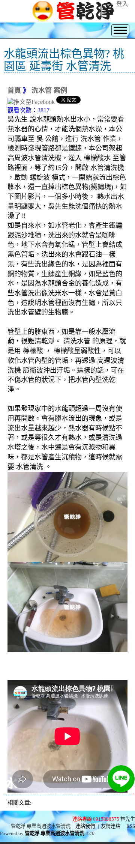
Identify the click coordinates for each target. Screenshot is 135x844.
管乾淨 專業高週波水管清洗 (54, 833)
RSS (130, 826)
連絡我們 (85, 826)
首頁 (14, 90)
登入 (122, 4)
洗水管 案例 (49, 90)
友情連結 (110, 826)
